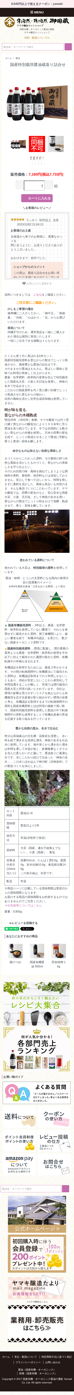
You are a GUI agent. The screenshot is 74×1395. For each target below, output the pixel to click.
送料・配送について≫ (37, 37)
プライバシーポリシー (28, 1362)
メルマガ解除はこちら (37, 1302)
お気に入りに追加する (39, 283)
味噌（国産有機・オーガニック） (38, 1373)
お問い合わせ (52, 1362)
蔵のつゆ (15, 962)
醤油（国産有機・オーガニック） (37, 1369)
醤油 (18, 58)
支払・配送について (25, 1356)
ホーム (8, 58)
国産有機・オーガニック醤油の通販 (43, 1378)
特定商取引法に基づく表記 (56, 1356)
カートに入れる (39, 198)
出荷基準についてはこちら (24, 905)
